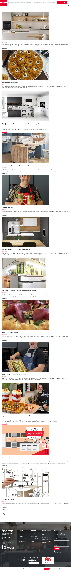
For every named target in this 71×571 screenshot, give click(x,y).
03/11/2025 (4, 84)
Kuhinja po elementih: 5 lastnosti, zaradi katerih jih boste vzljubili (21, 124)
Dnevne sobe (21, 534)
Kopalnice (21, 536)
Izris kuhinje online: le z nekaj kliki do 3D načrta (16, 249)
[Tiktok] (10, 547)
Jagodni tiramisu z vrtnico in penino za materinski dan (17, 416)
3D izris (62, 2)
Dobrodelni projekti (34, 536)
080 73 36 (7, 537)
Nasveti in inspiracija (34, 538)
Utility (20, 539)
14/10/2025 (5, 167)
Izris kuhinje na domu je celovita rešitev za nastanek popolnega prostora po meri (25, 165)
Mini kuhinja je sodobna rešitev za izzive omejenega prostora (19, 290)
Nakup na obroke (34, 534)
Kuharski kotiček (34, 539)
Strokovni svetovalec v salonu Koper (12, 457)
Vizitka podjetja (45, 539)
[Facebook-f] (2, 547)
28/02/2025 (5, 501)
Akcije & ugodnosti (34, 533)
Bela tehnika (21, 541)
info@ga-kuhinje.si (8, 542)
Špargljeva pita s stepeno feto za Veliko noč (14, 374)
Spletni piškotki (45, 537)
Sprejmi (46, 568)
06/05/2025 (5, 459)
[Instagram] (5, 547)
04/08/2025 (5, 334)
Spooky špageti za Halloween (10, 82)
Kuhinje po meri (22, 533)
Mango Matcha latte (7, 207)
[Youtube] (8, 548)
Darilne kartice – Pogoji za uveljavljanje (47, 542)
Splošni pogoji (44, 536)
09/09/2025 (5, 251)
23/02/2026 (5, 42)
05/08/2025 (5, 292)
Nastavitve (54, 568)
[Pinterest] (13, 547)
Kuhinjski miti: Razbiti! (8, 499)
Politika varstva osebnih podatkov (46, 534)
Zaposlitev (32, 541)
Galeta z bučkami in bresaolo (10, 332)
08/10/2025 (5, 209)
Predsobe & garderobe (23, 538)
